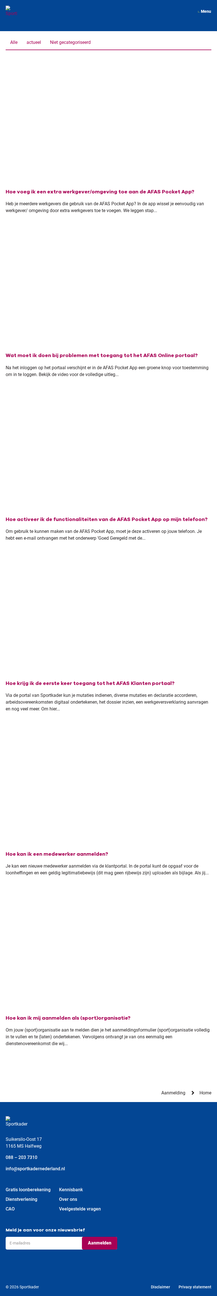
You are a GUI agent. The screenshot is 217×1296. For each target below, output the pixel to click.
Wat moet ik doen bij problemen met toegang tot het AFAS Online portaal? (102, 355)
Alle (14, 42)
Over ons (68, 1199)
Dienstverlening (21, 1199)
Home (205, 1093)
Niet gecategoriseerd (70, 42)
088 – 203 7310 (21, 1157)
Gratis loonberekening (28, 1189)
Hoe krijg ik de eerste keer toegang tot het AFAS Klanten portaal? (90, 683)
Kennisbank (71, 1189)
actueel (34, 42)
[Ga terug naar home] (11, 11)
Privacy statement (195, 1287)
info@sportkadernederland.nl (35, 1168)
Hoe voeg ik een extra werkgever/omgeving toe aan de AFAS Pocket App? (100, 191)
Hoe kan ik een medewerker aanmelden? (57, 854)
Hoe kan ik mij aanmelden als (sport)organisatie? (68, 1018)
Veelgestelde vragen (80, 1209)
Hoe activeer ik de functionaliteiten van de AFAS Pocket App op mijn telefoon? (107, 519)
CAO (10, 1209)
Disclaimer (160, 1287)
